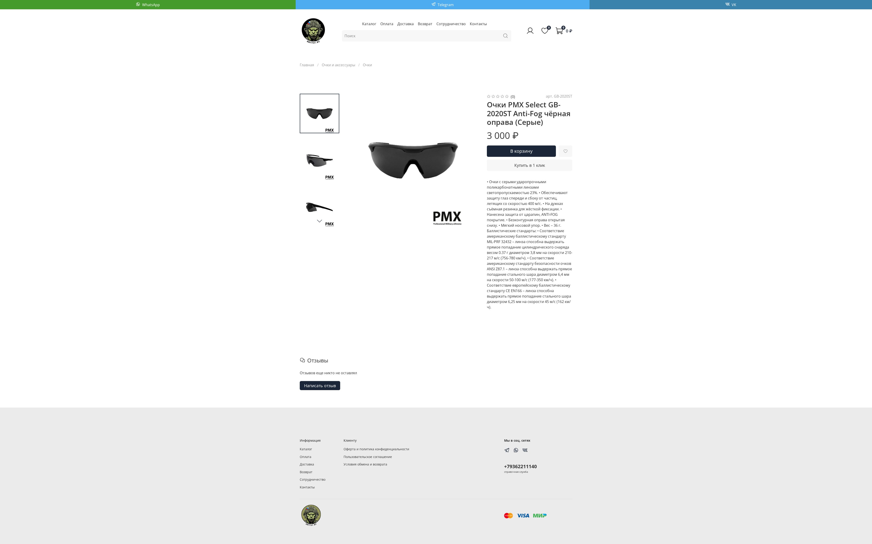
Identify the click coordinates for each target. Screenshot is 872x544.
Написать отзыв (320, 385)
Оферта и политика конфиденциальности (376, 449)
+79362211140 (520, 466)
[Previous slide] (355, 160)
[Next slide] (319, 220)
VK (733, 4)
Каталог (369, 23)
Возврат (425, 23)
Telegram (445, 4)
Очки (367, 64)
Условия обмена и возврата (365, 464)
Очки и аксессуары (338, 64)
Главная (307, 64)
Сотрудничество (451, 23)
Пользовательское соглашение (368, 457)
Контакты (478, 23)
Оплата (386, 23)
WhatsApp (150, 4)
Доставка (405, 23)
